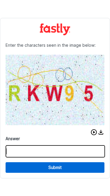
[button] (93, 132)
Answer (13, 138)
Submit (55, 167)
